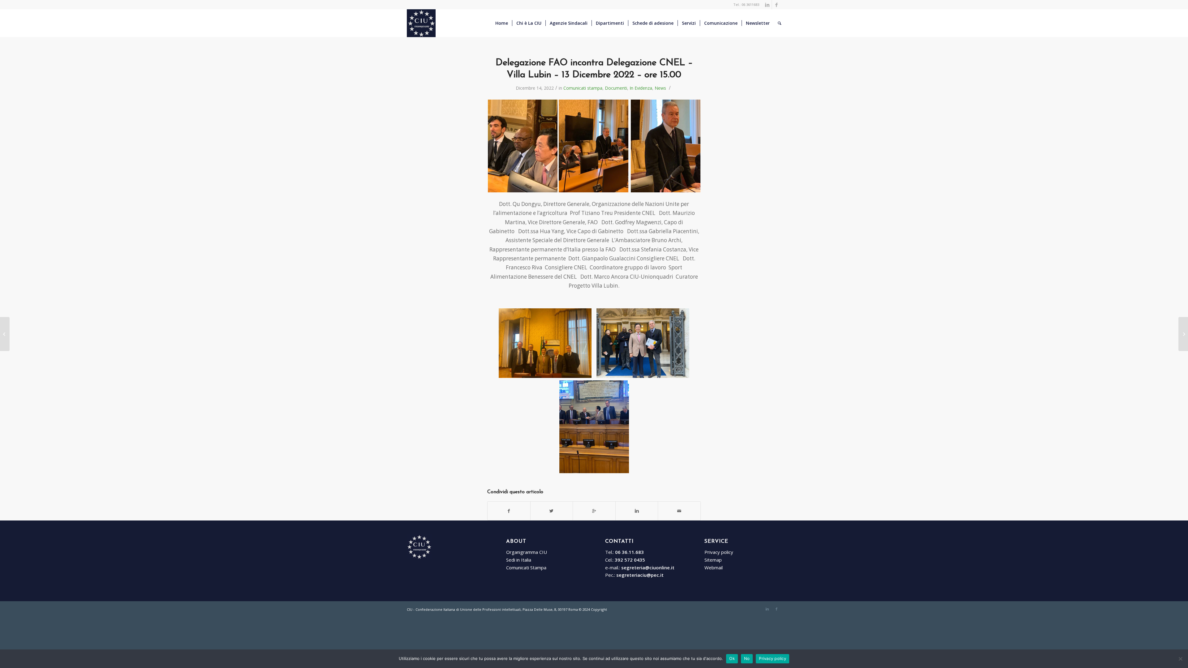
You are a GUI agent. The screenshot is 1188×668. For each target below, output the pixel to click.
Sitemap (713, 560)
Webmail (713, 567)
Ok (732, 658)
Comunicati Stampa (526, 567)
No (747, 658)
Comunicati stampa (582, 88)
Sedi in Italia (518, 560)
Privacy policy (718, 552)
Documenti (616, 88)
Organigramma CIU (526, 552)
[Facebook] (776, 4)
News (660, 88)
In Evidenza (641, 88)
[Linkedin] (767, 4)
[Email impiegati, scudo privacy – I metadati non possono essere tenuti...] (1183, 334)
